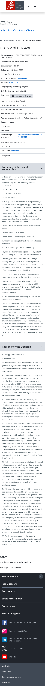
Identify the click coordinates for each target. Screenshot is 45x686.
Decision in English (23, 96)
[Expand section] (41, 576)
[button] (22, 168)
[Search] (28, 6)
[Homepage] (1, 41)
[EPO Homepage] (15, 6)
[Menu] (35, 6)
